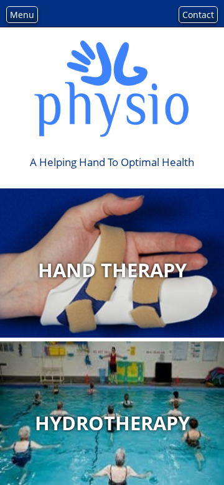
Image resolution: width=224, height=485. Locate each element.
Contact (198, 15)
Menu (22, 15)
